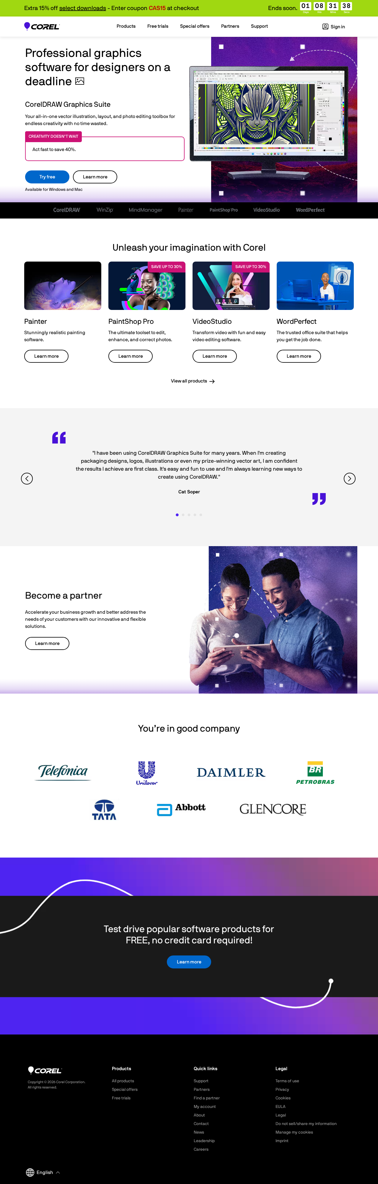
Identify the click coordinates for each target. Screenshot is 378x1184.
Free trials (121, 1098)
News (199, 1132)
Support (201, 1081)
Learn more (95, 177)
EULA (281, 1107)
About (199, 1115)
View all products (189, 381)
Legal (281, 1115)
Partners (202, 1090)
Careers (201, 1149)
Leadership (204, 1141)
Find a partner (207, 1098)
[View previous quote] (28, 479)
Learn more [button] (46, 356)
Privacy (282, 1090)
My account (205, 1107)
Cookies (283, 1098)
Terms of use (287, 1081)
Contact (201, 1124)
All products (123, 1081)
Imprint (282, 1141)
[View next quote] (350, 479)
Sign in (337, 26)
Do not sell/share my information (306, 1124)
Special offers (125, 1090)
